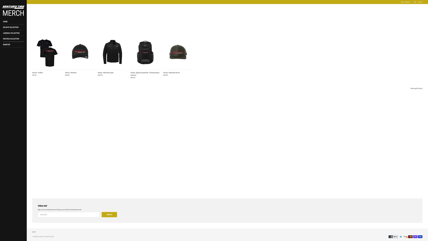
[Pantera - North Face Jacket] (112, 52)
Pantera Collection (11, 39)
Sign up (109, 214)
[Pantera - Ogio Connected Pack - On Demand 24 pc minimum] (145, 52)
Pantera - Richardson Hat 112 (171, 73)
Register (407, 2)
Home (5, 21)
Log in (402, 2)
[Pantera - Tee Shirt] (47, 52)
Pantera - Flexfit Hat (70, 73)
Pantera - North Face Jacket (105, 73)
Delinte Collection (11, 27)
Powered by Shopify (49, 236)
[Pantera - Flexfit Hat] (80, 52)
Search (34, 232)
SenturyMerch (40, 236)
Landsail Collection (11, 33)
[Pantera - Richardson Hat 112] (178, 52)
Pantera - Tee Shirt (37, 73)
